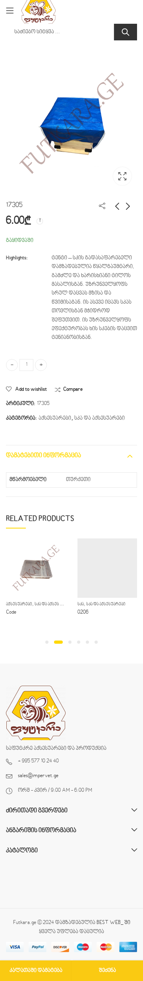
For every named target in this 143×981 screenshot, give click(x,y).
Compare (73, 389)
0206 (83, 612)
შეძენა (107, 970)
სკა (80, 604)
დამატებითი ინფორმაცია (43, 455)
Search (125, 32)
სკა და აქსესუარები (99, 418)
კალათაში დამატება (36, 970)
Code (11, 612)
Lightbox (122, 176)
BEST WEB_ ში (113, 923)
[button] (47, 642)
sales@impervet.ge (38, 776)
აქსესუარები (55, 418)
